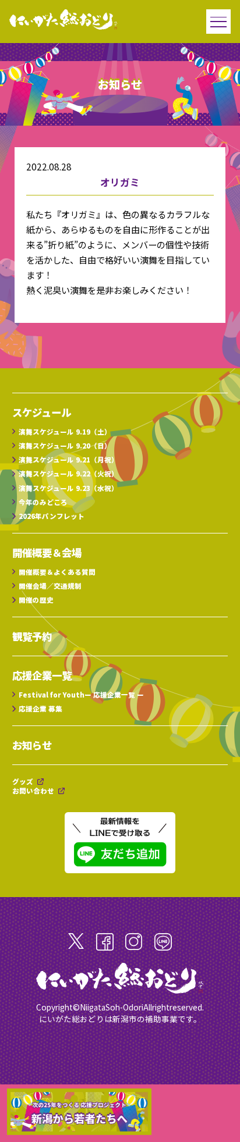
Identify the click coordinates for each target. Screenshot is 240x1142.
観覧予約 (32, 636)
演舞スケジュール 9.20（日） (65, 445)
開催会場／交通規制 (50, 585)
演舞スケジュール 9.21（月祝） (68, 459)
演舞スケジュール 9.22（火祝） (68, 473)
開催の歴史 (36, 599)
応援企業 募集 (40, 708)
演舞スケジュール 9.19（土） (65, 431)
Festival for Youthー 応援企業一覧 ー (81, 694)
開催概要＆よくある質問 (57, 572)
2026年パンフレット (51, 516)
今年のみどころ (43, 502)
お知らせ (32, 745)
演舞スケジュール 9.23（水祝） (68, 488)
